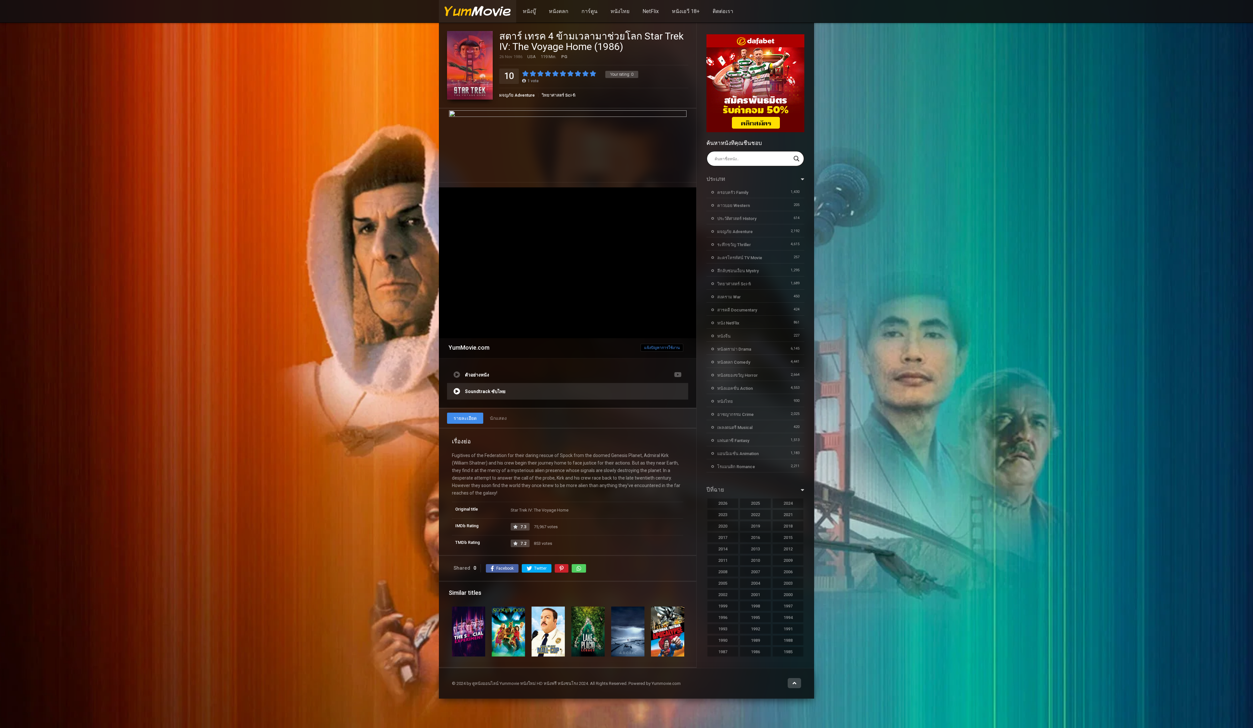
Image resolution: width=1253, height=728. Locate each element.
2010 (755, 560)
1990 (722, 640)
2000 (788, 594)
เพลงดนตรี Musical (734, 427)
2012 (788, 548)
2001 (755, 594)
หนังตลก (558, 11)
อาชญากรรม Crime (735, 414)
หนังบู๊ (529, 11)
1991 (788, 628)
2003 (788, 583)
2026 (722, 503)
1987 (722, 651)
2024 (788, 503)
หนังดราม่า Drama (734, 349)
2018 (788, 526)
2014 (722, 548)
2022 (755, 514)
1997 (788, 606)
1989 (755, 640)
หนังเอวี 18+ (686, 11)
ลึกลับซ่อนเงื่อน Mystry (738, 270)
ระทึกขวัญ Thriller (734, 244)
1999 (722, 606)
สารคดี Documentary (737, 310)
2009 (788, 560)
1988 (788, 640)
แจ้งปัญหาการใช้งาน (662, 347)
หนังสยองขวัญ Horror (737, 375)
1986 (755, 651)
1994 (788, 617)
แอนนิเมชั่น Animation (738, 453)
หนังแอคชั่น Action (735, 388)
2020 (722, 526)
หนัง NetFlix (728, 323)
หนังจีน (724, 336)
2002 (722, 594)
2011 (722, 560)
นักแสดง (498, 418)
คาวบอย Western (733, 205)
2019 (755, 526)
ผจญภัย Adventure (517, 95)
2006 (788, 571)
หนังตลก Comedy (733, 362)
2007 (755, 571)
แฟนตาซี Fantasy (733, 440)
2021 (788, 514)
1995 (755, 617)
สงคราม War (729, 296)
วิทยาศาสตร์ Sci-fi (558, 95)
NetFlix (650, 11)
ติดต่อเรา (723, 11)
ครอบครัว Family (732, 192)
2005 (722, 583)
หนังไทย (620, 11)
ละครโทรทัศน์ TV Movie (739, 257)
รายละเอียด (465, 418)
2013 (755, 548)
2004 (755, 583)
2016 (755, 537)
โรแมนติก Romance (736, 466)
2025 (755, 503)
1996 (722, 617)
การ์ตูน (589, 11)
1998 (755, 606)
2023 (722, 514)
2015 (788, 537)
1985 (788, 651)
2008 (722, 571)
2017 (722, 537)
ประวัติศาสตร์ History (736, 218)
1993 (722, 628)
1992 (755, 628)
